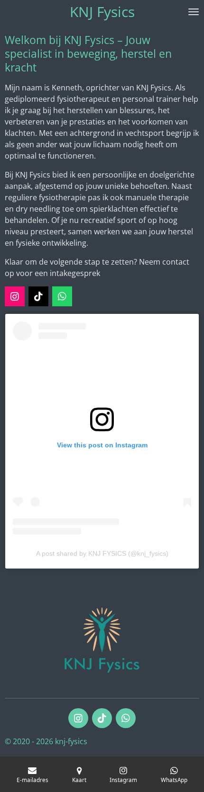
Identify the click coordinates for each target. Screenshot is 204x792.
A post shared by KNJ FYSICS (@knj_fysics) (102, 553)
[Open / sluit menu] (193, 12)
